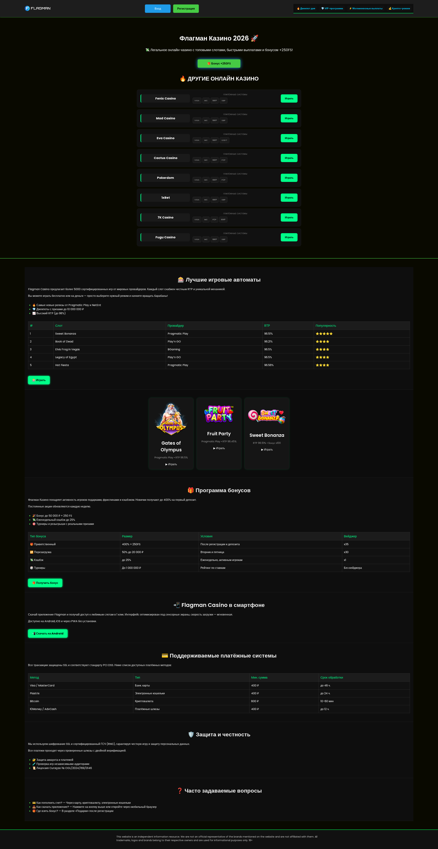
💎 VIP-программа (332, 8)
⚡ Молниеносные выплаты (366, 8)
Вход (158, 9)
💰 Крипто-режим (399, 8)
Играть (289, 98)
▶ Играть (171, 464)
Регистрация (186, 9)
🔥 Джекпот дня (306, 8)
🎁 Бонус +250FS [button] (219, 63)
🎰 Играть (39, 380)
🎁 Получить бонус (45, 583)
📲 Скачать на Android (47, 633)
